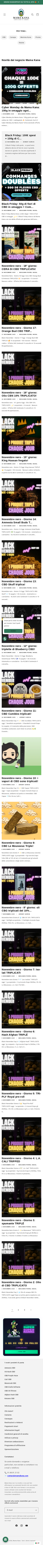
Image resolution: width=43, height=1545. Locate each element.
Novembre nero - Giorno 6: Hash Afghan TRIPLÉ (18, 1033)
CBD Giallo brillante (12, 1387)
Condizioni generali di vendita (16, 1434)
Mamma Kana (25, 37)
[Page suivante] (30, 1309)
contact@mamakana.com (17, 1476)
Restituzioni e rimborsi (14, 1422)
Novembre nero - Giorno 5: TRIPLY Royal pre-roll (21, 1095)
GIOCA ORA (22, 1351)
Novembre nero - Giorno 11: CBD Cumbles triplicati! (19, 712)
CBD (4, 37)
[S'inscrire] (35, 1510)
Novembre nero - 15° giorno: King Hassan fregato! (19, 459)
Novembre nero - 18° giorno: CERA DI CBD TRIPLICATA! (19, 267)
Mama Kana (16, 1540)
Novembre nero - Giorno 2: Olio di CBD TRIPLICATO (21, 1284)
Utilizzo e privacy (11, 1438)
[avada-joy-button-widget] (5, 1539)
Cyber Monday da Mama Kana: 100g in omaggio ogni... (21, 109)
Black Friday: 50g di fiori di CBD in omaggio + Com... (19, 205)
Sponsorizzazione (12, 1449)
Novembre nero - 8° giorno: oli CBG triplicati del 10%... (21, 909)
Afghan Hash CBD (11, 1395)
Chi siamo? (9, 1411)
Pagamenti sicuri (11, 1426)
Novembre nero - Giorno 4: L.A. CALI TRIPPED (21, 1160)
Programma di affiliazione (15, 1445)
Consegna (8, 1419)
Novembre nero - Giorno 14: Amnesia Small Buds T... (19, 521)
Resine (21, 43)
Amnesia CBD (10, 1368)
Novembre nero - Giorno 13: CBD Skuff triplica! (19, 583)
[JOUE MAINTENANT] (21, 1337)
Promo (38, 37)
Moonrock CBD (10, 1383)
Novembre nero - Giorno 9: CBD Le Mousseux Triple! (18, 844)
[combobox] (37, 1543)
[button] (4, 14)
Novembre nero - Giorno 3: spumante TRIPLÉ (18, 1222)
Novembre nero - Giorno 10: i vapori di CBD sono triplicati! (20, 780)
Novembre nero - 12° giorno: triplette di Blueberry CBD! (19, 648)
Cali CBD (8, 1379)
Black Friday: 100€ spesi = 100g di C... (20, 137)
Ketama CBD (9, 1398)
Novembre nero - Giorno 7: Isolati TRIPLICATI (21, 971)
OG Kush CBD (10, 1372)
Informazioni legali (12, 1430)
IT (38, 1543)
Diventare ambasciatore (14, 1442)
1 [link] (12, 1310)
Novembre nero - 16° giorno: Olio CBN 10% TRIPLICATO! (19, 394)
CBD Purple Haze (11, 1376)
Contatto (8, 1415)
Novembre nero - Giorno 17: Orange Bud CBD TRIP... (19, 329)
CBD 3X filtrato (10, 1391)
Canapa (13, 37)
